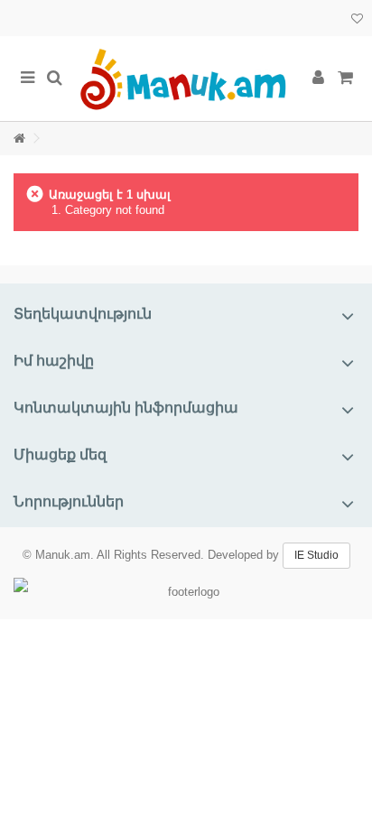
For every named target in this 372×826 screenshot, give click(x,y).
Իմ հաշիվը (54, 360)
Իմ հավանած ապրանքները (357, 20)
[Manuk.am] (186, 78)
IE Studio (316, 555)
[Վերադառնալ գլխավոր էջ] (19, 138)
